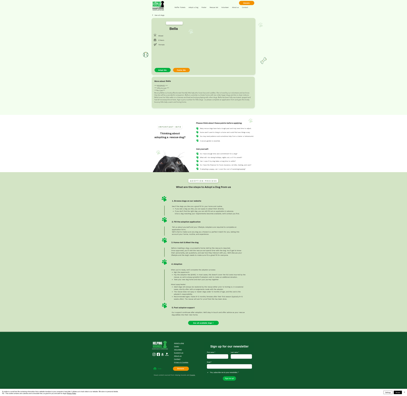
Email (209, 362)
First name (211, 352)
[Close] (404, 392)
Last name (235, 352)
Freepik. (192, 375)
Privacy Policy (71, 393)
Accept (398, 392)
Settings (388, 392)
